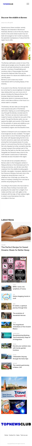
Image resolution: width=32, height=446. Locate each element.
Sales (18, 435)
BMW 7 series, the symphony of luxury (19, 288)
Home (6, 435)
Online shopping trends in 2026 (21, 297)
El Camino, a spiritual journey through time (20, 307)
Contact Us (12, 435)
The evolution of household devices (19, 314)
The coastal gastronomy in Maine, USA (21, 366)
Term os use (23, 435)
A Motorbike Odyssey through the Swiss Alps (20, 358)
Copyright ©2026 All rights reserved (16, 443)
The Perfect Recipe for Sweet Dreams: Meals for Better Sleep (15, 248)
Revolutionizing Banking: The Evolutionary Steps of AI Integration (21, 337)
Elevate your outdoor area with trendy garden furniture (22, 348)
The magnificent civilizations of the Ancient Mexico (22, 327)
